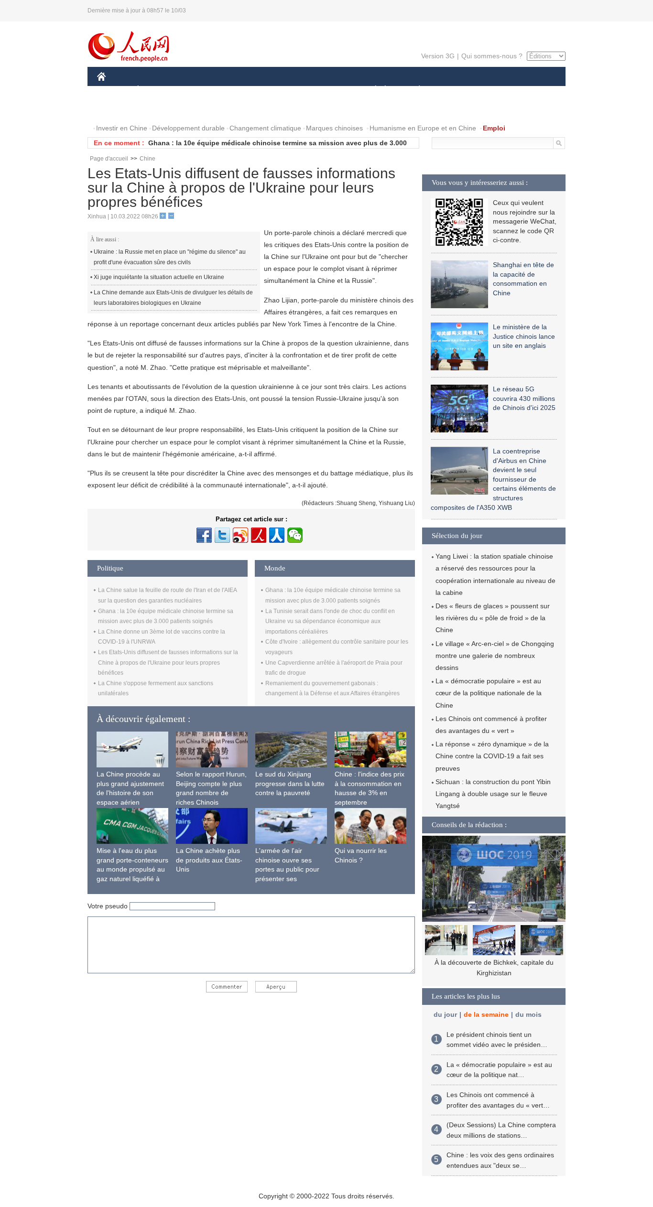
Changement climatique (265, 128)
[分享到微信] (295, 535)
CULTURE (328, 90)
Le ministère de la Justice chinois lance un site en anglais (524, 336)
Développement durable (188, 128)
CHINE (114, 90)
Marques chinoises (334, 128)
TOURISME (494, 90)
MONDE (200, 90)
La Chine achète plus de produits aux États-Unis (209, 860)
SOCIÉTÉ (371, 90)
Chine (147, 158)
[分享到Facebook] (204, 535)
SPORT (453, 90)
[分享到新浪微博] (240, 535)
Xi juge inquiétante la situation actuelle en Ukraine (159, 277)
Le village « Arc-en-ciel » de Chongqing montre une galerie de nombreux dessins (494, 655)
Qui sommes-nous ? (491, 56)
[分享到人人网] (276, 535)
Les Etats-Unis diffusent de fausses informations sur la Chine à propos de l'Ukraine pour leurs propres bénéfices (168, 662)
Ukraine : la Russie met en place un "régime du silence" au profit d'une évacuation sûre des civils (170, 257)
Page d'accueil (109, 158)
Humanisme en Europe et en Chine (423, 128)
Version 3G (438, 56)
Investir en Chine (121, 128)
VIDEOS (198, 109)
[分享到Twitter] (222, 535)
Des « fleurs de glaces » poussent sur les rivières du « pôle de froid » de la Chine (492, 618)
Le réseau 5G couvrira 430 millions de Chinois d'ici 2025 (524, 398)
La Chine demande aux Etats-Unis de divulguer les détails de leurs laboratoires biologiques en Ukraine (173, 297)
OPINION (118, 109)
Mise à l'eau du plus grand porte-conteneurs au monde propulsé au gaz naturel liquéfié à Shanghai (132, 869)
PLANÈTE (414, 90)
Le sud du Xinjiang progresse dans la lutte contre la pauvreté (290, 783)
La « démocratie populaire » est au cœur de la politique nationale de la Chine (488, 693)
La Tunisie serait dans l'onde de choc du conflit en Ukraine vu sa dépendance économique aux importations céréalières (330, 621)
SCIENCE (284, 90)
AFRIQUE (241, 90)
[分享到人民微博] (258, 535)
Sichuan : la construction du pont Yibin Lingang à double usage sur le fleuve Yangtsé (493, 793)
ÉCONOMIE (155, 90)
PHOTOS (158, 109)
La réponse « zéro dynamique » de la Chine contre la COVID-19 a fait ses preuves (492, 756)
